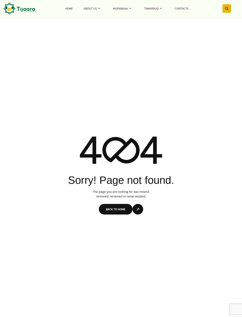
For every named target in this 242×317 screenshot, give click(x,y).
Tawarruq (151, 8)
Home (69, 8)
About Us (90, 8)
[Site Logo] (19, 8)
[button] (227, 8)
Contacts (181, 8)
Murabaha (120, 8)
